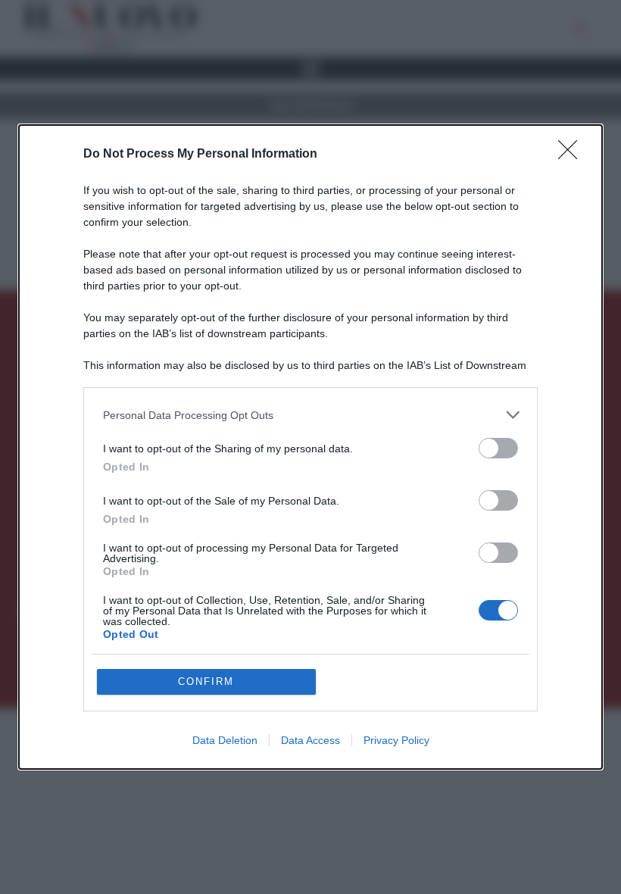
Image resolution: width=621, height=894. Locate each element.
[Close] (572, 154)
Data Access (310, 740)
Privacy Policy (396, 740)
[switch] (498, 448)
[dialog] (310, 447)
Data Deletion (224, 740)
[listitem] (310, 415)
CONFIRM (206, 681)
